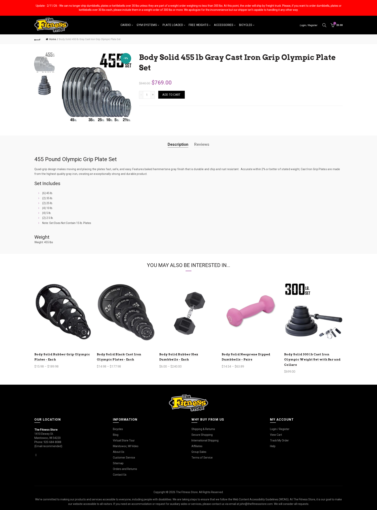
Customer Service (124, 457)
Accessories (223, 25)
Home (52, 39)
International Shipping (205, 440)
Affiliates (196, 446)
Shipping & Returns (203, 429)
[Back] (37, 39)
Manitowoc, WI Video (125, 446)
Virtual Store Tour (124, 440)
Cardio (126, 25)
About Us (118, 451)
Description (178, 144)
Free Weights (198, 25)
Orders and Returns (125, 469)
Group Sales (198, 451)
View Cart (276, 434)
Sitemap (118, 463)
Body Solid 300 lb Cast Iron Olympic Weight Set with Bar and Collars (312, 360)
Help (272, 446)
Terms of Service (202, 457)
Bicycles (245, 25)
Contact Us (119, 474)
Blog (115, 434)
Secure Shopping (202, 434)
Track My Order (279, 440)
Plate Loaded (173, 25)
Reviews (201, 144)
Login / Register (308, 25)
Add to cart (171, 94)
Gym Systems (147, 25)
